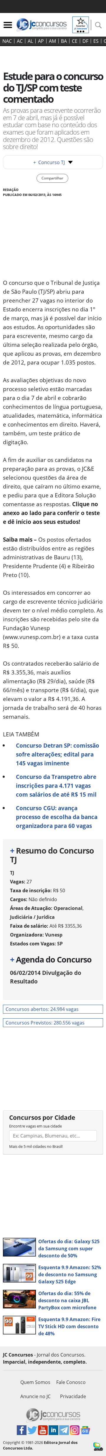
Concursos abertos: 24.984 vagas (42, 1009)
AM (52, 41)
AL (30, 41)
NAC (7, 41)
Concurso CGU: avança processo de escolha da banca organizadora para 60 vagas (56, 817)
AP (41, 41)
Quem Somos (35, 1382)
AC (20, 41)
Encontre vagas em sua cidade (35, 1126)
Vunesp (53, 935)
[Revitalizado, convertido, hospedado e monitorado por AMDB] (98, 1446)
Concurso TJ (49, 162)
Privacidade (73, 1396)
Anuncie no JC (35, 1396)
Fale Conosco (71, 1382)
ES (96, 41)
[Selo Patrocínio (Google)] (81, 24)
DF (85, 41)
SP (60, 943)
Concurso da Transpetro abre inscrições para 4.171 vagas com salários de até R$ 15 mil (56, 785)
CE (74, 41)
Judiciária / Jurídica (32, 917)
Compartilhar (52, 178)
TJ (12, 873)
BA (64, 41)
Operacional (68, 908)
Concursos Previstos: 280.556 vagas (45, 1022)
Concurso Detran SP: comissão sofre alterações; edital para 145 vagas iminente (57, 754)
